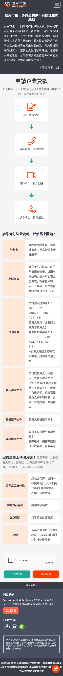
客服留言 (11, 610)
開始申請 (46, 574)
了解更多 (17, 574)
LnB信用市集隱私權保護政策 (14, 667)
